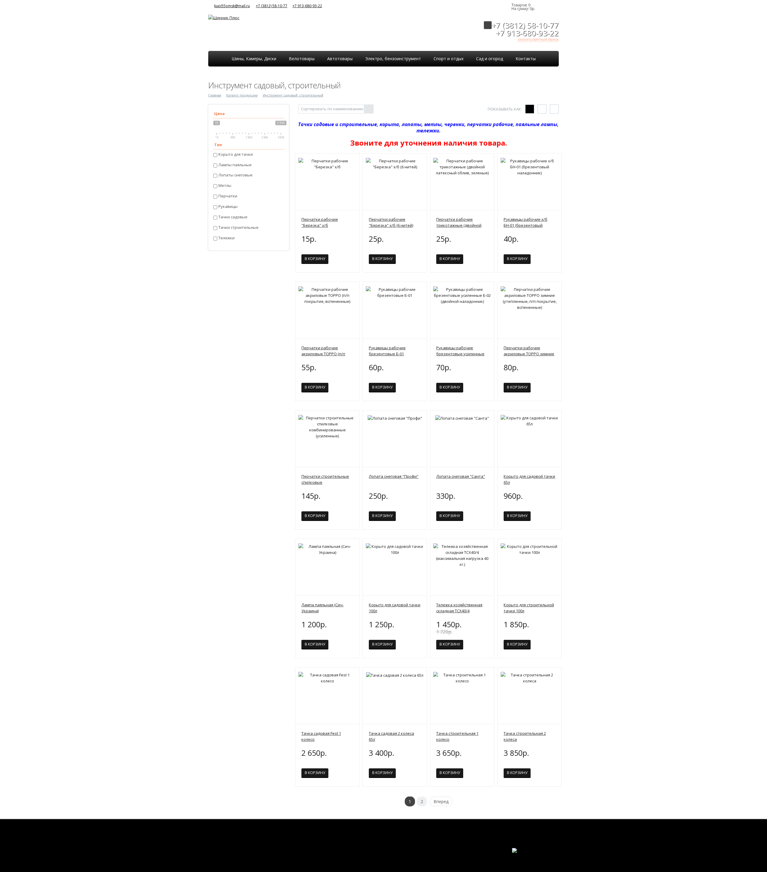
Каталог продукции (242, 95)
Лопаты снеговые (235, 175)
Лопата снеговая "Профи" (394, 476)
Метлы (224, 185)
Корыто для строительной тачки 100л (529, 607)
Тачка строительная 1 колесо (457, 736)
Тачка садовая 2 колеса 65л (391, 736)
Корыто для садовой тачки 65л (529, 479)
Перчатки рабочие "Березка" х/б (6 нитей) (391, 222)
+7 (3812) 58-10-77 (271, 5)
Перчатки (227, 196)
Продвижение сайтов (546, 854)
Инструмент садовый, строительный (293, 95)
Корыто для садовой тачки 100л (394, 607)
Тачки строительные (238, 227)
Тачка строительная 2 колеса (525, 736)
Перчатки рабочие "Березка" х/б (319, 222)
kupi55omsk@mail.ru (232, 5)
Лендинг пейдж (520, 856)
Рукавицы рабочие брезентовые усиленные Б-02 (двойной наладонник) (462, 351)
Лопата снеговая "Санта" (460, 476)
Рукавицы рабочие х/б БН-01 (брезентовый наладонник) (525, 222)
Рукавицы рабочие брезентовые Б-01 (387, 350)
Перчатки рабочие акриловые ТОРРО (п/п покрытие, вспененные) (324, 351)
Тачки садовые (232, 217)
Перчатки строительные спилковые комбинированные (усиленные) (325, 479)
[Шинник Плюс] (223, 17)
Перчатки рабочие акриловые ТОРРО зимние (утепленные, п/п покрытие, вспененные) (529, 351)
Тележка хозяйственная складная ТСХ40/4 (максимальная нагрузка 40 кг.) (460, 608)
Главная (214, 95)
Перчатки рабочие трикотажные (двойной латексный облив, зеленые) (458, 222)
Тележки (226, 238)
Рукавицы (228, 206)
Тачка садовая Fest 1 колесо (321, 736)
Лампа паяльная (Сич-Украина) (322, 607)
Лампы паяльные (235, 164)
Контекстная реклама (545, 856)
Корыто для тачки (235, 154)
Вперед (441, 801)
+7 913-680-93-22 (307, 5)
